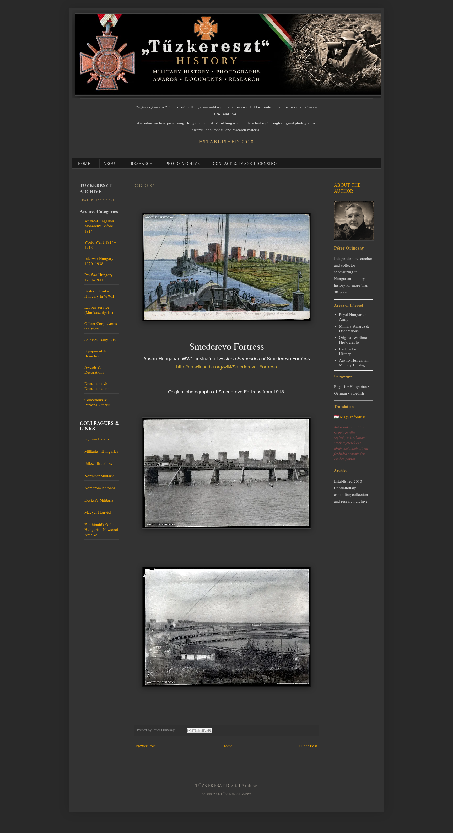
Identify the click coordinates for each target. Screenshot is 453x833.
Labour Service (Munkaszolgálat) (98, 309)
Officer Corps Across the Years (101, 326)
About (110, 163)
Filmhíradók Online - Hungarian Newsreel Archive (101, 529)
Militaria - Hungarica (101, 451)
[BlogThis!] (194, 730)
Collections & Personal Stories (97, 402)
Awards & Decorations (94, 370)
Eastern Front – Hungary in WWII (99, 293)
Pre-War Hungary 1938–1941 (98, 277)
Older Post (308, 745)
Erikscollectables (98, 463)
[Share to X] (199, 730)
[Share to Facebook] (204, 730)
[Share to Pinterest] (209, 730)
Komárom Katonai (99, 487)
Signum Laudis (96, 438)
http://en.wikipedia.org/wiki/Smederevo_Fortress (226, 366)
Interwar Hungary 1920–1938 (99, 261)
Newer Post (145, 745)
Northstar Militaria (99, 475)
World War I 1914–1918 (100, 244)
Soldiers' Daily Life (100, 339)
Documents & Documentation (97, 386)
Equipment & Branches (95, 353)
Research (142, 163)
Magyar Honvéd (97, 512)
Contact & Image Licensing (245, 163)
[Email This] (189, 730)
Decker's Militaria (98, 500)
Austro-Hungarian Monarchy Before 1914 (99, 226)
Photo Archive (183, 163)
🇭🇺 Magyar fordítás (350, 416)
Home (84, 163)
